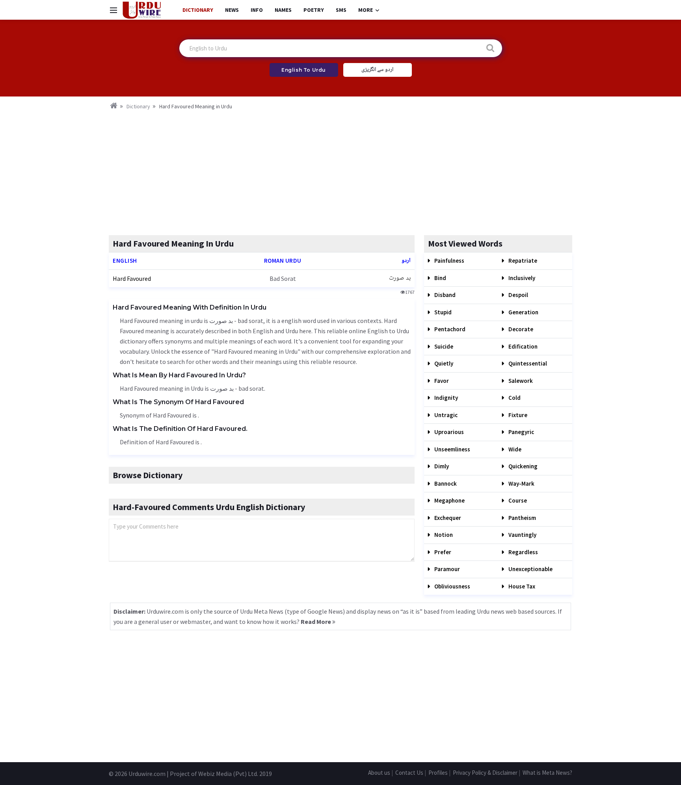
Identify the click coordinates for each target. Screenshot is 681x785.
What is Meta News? (547, 772)
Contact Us (409, 772)
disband (444, 295)
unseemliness (451, 449)
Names (283, 9)
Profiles (438, 772)
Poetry (313, 9)
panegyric (520, 432)
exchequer (447, 517)
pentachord (449, 329)
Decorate (520, 329)
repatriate (522, 260)
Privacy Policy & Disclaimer (485, 772)
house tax (521, 586)
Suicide (443, 346)
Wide (514, 449)
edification (522, 346)
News (232, 9)
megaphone (449, 500)
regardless (522, 552)
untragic (445, 415)
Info (257, 9)
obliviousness (451, 586)
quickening (522, 466)
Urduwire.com (147, 774)
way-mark (520, 483)
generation (522, 312)
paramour (446, 569)
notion (443, 534)
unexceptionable (530, 569)
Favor (441, 380)
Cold (514, 397)
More (365, 9)
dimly (441, 466)
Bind (439, 278)
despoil (517, 295)
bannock (445, 483)
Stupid (442, 312)
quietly (443, 363)
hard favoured (132, 278)
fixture (517, 415)
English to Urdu (303, 70)
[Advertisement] (340, 170)
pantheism (521, 517)
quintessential (527, 363)
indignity (445, 397)
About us (379, 772)
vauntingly (521, 534)
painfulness (448, 260)
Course (517, 500)
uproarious (448, 432)
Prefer (442, 552)
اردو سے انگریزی (377, 69)
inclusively (521, 278)
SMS (341, 9)
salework (520, 380)
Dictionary (197, 9)
